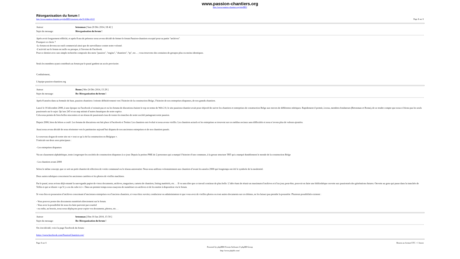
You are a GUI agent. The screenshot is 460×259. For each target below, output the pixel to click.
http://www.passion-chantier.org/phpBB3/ (230, 7)
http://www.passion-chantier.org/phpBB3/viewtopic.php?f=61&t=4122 (65, 19)
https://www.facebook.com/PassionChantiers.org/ (60, 235)
